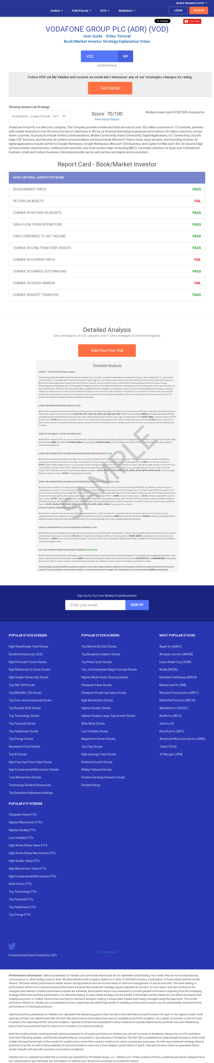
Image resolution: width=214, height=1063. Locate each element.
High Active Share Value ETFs (28, 845)
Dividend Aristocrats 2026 (26, 654)
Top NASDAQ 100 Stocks (25, 692)
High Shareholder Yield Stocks (28, 646)
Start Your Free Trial (107, 350)
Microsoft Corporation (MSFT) (179, 692)
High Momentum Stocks (97, 700)
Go (125, 56)
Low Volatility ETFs (21, 837)
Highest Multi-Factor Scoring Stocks (104, 677)
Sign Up (137, 605)
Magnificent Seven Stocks (98, 738)
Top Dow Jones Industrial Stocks (30, 700)
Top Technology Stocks (24, 715)
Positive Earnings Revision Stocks (103, 777)
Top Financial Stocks (22, 723)
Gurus (55, 10)
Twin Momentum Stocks (25, 777)
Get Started (110, 88)
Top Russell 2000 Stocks (25, 708)
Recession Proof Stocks (24, 746)
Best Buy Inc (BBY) (171, 731)
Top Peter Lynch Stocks (96, 662)
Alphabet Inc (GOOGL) (173, 708)
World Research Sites (190, 3)
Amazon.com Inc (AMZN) (176, 654)
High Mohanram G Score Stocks (29, 669)
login (178, 10)
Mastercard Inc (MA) (172, 685)
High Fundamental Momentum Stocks (34, 769)
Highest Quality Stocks (96, 708)
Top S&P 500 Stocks (22, 685)
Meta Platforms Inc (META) (177, 700)
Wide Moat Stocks (93, 723)
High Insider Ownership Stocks (28, 677)
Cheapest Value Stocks (96, 685)
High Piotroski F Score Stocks (28, 662)
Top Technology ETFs (23, 891)
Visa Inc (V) (166, 723)
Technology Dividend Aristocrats (30, 785)
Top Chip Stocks (91, 746)
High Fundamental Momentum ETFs (32, 876)
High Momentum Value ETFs (27, 868)
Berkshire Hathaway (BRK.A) (178, 677)
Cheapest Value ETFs (23, 814)
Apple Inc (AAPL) (170, 646)
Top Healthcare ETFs (22, 907)
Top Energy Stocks (21, 738)
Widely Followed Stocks (96, 769)
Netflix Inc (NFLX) (170, 715)
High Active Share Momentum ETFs (32, 853)
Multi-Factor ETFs (20, 884)
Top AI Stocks (18, 754)
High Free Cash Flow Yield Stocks (30, 762)
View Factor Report (107, 119)
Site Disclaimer (107, 952)
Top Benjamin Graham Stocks (100, 654)
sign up (198, 10)
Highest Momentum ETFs (25, 822)
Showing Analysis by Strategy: (29, 107)
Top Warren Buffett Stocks (99, 646)
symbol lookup (107, 65)
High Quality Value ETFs (24, 860)
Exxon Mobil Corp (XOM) (175, 662)
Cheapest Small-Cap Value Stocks (103, 692)
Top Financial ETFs (21, 899)
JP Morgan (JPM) (171, 754)
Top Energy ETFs (20, 914)
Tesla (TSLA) (168, 746)
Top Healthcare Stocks (23, 731)
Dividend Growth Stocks (96, 762)
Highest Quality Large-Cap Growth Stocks (108, 715)
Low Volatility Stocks (94, 731)
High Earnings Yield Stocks (98, 754)
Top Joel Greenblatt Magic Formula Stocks (109, 669)
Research (125, 10)
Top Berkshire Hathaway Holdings (31, 792)
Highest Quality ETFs (22, 830)
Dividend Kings (90, 785)
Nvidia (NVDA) (168, 669)
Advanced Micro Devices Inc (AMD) (182, 738)
